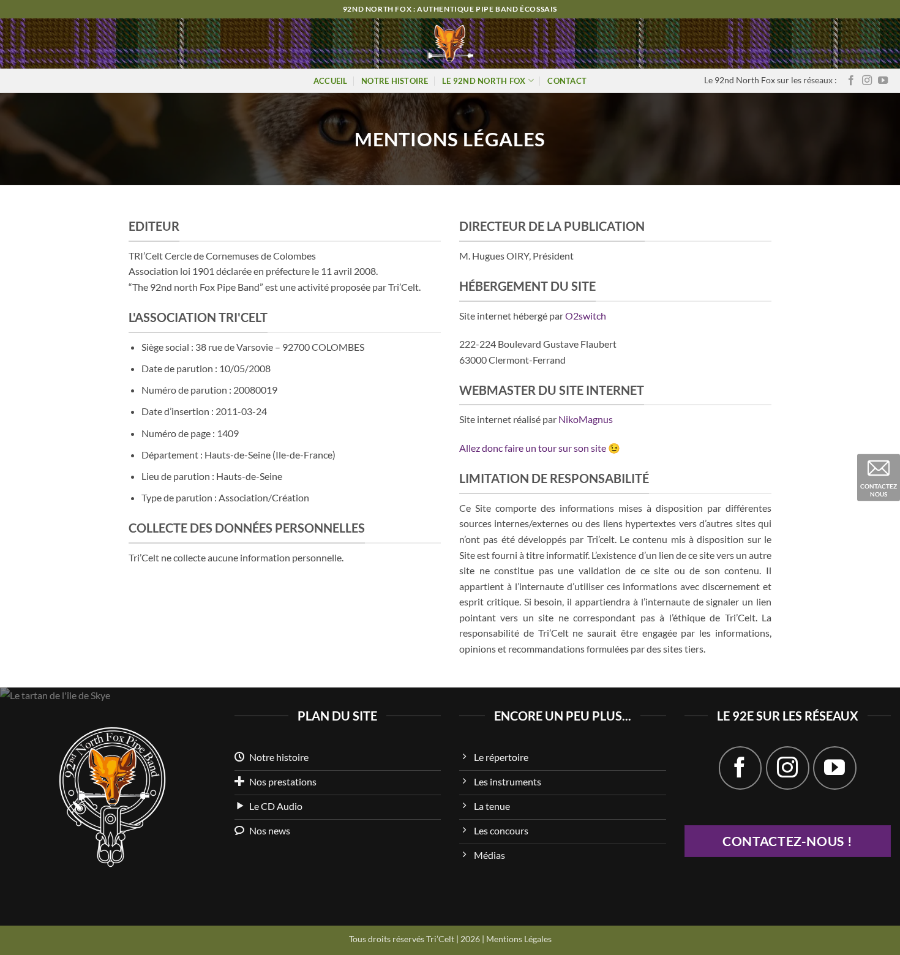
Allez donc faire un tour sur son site (532, 448)
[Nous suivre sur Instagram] (867, 80)
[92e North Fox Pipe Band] (450, 43)
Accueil (330, 81)
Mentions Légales (519, 939)
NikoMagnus (585, 419)
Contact (567, 81)
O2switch (585, 315)
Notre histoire (395, 81)
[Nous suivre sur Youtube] (883, 80)
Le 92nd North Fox (483, 81)
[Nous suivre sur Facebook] (851, 80)
